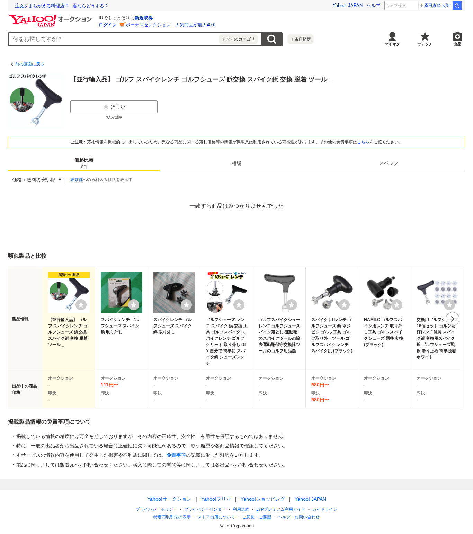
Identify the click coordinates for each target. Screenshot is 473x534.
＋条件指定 (300, 39)
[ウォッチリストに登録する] (81, 304)
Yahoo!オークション (169, 499)
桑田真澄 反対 (437, 5)
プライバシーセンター (205, 509)
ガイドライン (324, 509)
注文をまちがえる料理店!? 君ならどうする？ (62, 5)
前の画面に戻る (29, 64)
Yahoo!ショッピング (263, 499)
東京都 (76, 180)
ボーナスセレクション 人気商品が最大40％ (171, 24)
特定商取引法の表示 (172, 517)
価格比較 (84, 163)
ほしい (118, 106)
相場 (236, 163)
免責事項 (176, 455)
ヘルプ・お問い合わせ (299, 517)
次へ (452, 319)
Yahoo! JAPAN (348, 5)
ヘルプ (373, 5)
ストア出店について (216, 517)
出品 (457, 44)
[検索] (457, 5)
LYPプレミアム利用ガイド (280, 509)
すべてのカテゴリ (238, 39)
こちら (363, 142)
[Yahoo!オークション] (51, 17)
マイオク (392, 44)
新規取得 (144, 17)
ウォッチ (424, 44)
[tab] (84, 163)
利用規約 (241, 509)
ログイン (108, 24)
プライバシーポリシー (156, 509)
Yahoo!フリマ (216, 499)
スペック (389, 163)
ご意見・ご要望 (256, 517)
